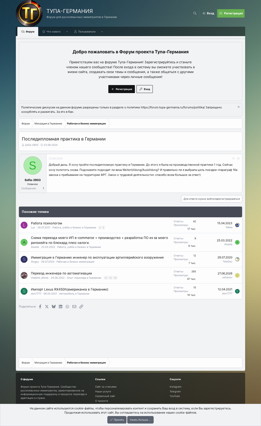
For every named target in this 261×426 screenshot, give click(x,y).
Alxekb (35, 246)
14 (115, 277)
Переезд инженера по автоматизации (61, 273)
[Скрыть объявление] (238, 107)
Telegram (175, 391)
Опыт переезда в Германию (84, 277)
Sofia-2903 (31, 144)
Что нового (54, 31)
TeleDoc (227, 261)
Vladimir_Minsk (40, 277)
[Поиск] (195, 13)
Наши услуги (103, 391)
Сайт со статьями (106, 386)
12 (106, 277)
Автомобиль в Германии (74, 293)
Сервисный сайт (105, 396)
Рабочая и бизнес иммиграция (75, 261)
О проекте (101, 400)
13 (110, 277)
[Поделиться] (233, 158)
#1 (238, 158)
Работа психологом (46, 223)
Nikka (229, 227)
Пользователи (87, 31)
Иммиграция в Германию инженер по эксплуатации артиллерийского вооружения (97, 257)
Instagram (175, 386)
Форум (30, 31)
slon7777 (36, 293)
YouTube (175, 396)
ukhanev (227, 277)
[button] (67, 31)
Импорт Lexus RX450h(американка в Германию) (69, 289)
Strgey (35, 261)
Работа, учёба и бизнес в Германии (74, 227)
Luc (33, 227)
